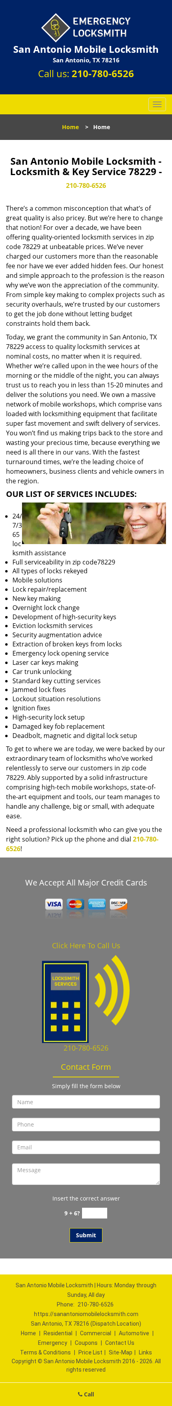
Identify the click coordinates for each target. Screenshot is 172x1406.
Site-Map (120, 1352)
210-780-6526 (103, 73)
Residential (58, 1333)
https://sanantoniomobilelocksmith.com (86, 1314)
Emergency (52, 1343)
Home (70, 127)
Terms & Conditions (45, 1352)
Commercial (95, 1333)
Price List (90, 1352)
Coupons (86, 1343)
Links (145, 1352)
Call (88, 1394)
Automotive (134, 1333)
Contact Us (119, 1343)
